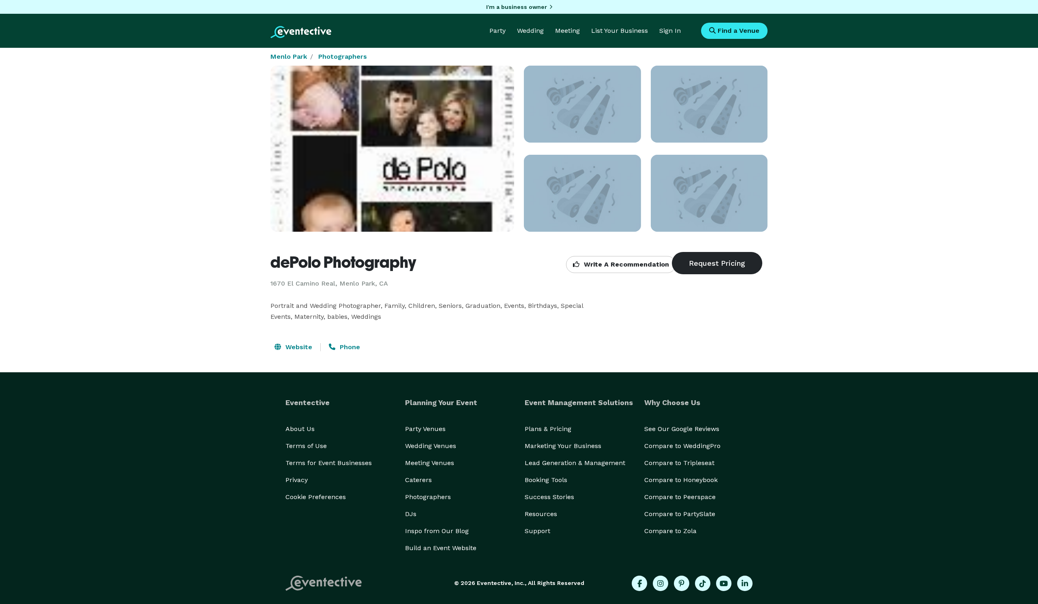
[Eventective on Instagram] (660, 583)
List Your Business (619, 30)
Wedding (530, 30)
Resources (541, 514)
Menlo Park (288, 56)
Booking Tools (546, 480)
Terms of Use (306, 446)
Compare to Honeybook (681, 480)
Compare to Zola (670, 531)
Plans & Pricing (548, 429)
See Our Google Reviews (681, 429)
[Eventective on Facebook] (639, 583)
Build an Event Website (440, 548)
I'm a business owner (516, 7)
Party (497, 30)
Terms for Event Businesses (328, 463)
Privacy (296, 480)
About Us (300, 429)
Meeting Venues (429, 463)
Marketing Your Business (563, 446)
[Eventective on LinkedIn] (745, 583)
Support (537, 531)
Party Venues (425, 429)
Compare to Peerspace (680, 497)
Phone (349, 347)
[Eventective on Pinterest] (681, 583)
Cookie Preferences (315, 497)
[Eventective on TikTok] (702, 583)
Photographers (342, 56)
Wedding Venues (430, 446)
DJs (410, 514)
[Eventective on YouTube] (723, 583)
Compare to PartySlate (679, 514)
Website (297, 347)
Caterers (418, 480)
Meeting (567, 30)
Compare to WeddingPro (682, 446)
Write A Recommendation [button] (625, 264)
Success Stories (549, 497)
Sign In (670, 30)
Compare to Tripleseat (679, 463)
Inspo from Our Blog (437, 531)
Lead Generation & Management (575, 463)
